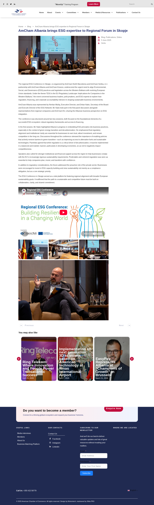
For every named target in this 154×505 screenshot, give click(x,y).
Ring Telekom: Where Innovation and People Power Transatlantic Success (38, 368)
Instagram (56, 443)
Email (82, 451)
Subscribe (86, 473)
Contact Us (52, 434)
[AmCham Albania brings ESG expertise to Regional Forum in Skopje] (57, 55)
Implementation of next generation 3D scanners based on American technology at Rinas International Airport (75, 362)
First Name (84, 462)
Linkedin (55, 447)
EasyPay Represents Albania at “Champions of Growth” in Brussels (109, 367)
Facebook (56, 439)
